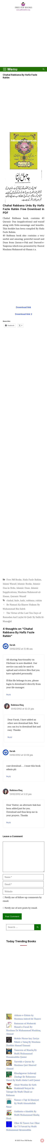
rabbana (30, 600)
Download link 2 (23, 314)
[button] (43, 69)
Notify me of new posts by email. (21, 907)
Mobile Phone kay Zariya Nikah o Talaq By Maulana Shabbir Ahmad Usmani (23, 1042)
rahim (39, 600)
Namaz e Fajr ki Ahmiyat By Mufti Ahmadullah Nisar (22, 1103)
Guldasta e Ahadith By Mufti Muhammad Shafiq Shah (22, 1115)
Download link (23, 307)
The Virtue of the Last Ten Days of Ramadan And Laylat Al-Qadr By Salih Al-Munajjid (23, 617)
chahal (9, 600)
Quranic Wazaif (18, 596)
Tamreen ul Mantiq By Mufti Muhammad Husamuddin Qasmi (21, 1054)
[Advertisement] (23, 39)
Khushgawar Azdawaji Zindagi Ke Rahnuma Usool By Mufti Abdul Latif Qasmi (23, 1077)
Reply (8, 694)
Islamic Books (24, 583)
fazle (16, 600)
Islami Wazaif (9, 583)
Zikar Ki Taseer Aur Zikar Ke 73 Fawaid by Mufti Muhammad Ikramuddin (23, 1127)
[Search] (37, 927)
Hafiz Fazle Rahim (32, 579)
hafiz (22, 600)
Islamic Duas (23, 588)
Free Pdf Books (14, 579)
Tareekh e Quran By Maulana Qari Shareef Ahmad (21, 1065)
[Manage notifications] (42, 1140)
